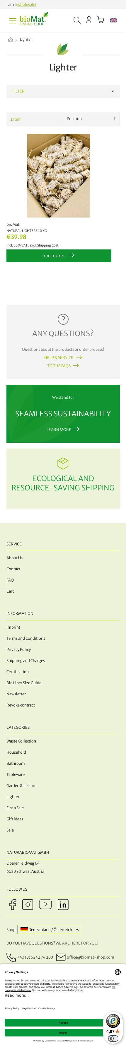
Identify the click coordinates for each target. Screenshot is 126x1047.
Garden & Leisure (21, 785)
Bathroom (15, 763)
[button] (113, 20)
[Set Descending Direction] (115, 118)
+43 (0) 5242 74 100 (35, 956)
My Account (89, 19)
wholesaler (27, 4)
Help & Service (59, 357)
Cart (10, 591)
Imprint (13, 627)
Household (16, 752)
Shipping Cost (48, 245)
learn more (59, 429)
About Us (14, 557)
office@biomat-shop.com (90, 956)
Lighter (12, 796)
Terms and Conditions (25, 638)
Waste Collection (21, 741)
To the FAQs (59, 365)
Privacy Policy (18, 649)
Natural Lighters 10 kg (26, 231)
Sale (10, 830)
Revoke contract (20, 705)
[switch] (113, 1038)
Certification (17, 671)
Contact (13, 569)
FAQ (10, 580)
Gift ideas (14, 819)
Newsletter (16, 694)
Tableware (15, 774)
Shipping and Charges (25, 660)
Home (15, 40)
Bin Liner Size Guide (23, 682)
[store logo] (34, 21)
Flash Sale (15, 807)
